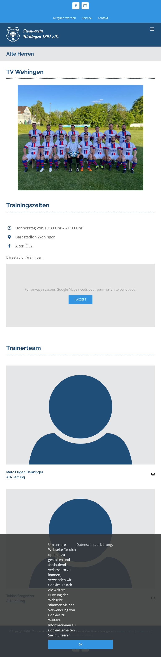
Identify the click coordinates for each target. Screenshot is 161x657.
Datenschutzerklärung (94, 544)
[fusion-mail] (153, 474)
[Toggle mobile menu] (152, 29)
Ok (81, 644)
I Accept (80, 299)
